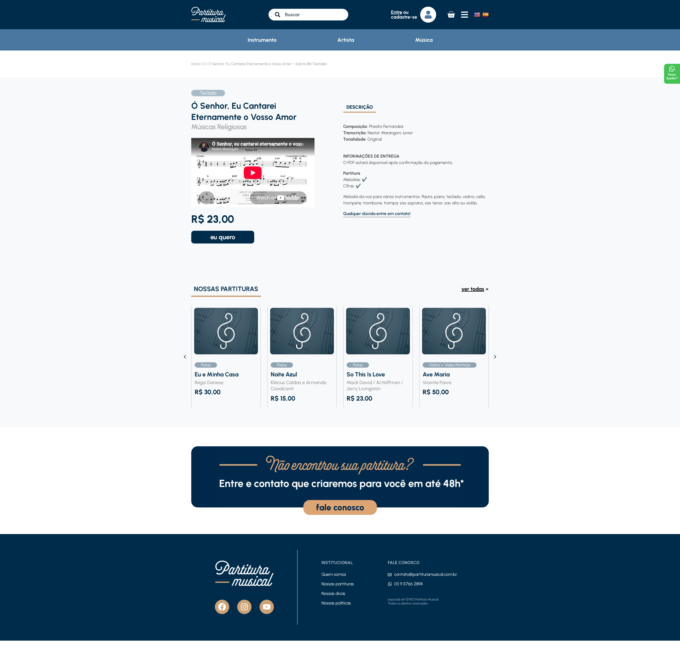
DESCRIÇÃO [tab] (359, 107)
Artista (345, 40)
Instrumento (262, 40)
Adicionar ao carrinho (222, 237)
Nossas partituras (337, 583)
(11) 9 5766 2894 (408, 583)
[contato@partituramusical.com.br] (390, 575)
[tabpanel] (414, 165)
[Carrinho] (451, 14)
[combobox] (308, 14)
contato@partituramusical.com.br (425, 574)
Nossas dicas (333, 593)
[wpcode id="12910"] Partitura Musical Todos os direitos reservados (413, 602)
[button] (495, 357)
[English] (477, 14)
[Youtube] (267, 607)
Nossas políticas (336, 603)
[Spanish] (485, 14)
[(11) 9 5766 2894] (390, 584)
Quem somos (333, 574)
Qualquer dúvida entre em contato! (376, 213)
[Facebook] (222, 607)
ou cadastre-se (404, 14)
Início (195, 64)
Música (424, 40)
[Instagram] (244, 607)
